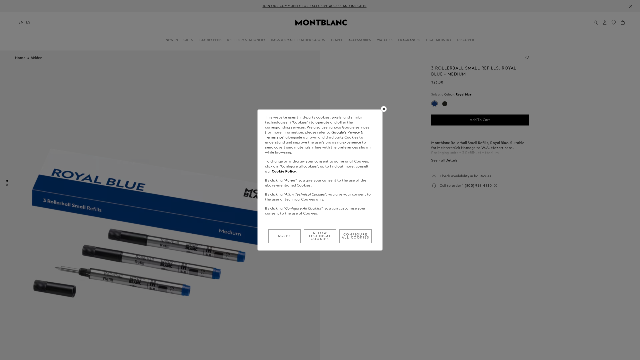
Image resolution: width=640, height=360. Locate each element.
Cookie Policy (284, 171)
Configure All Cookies (356, 236)
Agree (284, 236)
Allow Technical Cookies (320, 236)
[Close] (384, 109)
